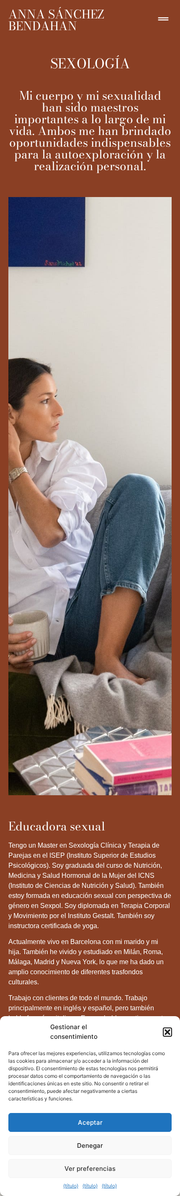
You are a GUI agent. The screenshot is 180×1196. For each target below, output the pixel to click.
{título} (70, 1186)
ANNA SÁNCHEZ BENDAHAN (56, 20)
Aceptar (90, 1122)
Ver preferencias (90, 1169)
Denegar (90, 1145)
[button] (167, 1032)
